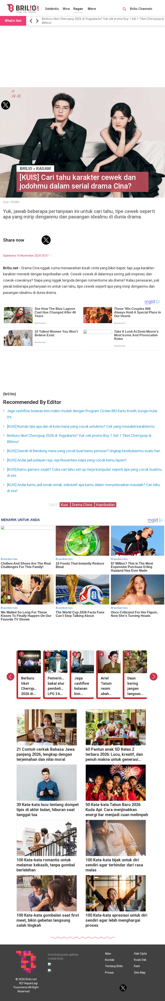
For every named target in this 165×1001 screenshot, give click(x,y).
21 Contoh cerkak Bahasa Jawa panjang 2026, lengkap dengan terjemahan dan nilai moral (102, 20)
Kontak (109, 960)
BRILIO (26, 168)
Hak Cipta (140, 953)
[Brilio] (23, 8)
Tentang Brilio (114, 966)
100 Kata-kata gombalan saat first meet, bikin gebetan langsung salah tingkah (47, 920)
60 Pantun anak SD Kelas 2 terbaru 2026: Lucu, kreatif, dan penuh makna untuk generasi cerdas (114, 755)
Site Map (139, 972)
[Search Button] (124, 10)
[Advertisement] (82, 57)
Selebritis (52, 9)
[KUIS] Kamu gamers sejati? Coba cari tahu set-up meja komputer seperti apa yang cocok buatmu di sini (84, 472)
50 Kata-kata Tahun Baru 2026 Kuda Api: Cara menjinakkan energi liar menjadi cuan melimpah (117, 809)
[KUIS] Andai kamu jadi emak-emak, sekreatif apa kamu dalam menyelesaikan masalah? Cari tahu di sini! (83, 488)
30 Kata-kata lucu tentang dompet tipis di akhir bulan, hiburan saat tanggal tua (47, 809)
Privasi (109, 972)
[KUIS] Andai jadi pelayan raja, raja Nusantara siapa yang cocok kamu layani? (67, 460)
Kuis (65, 505)
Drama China (82, 505)
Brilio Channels (141, 9)
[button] (31, 20)
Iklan (108, 953)
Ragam (78, 9)
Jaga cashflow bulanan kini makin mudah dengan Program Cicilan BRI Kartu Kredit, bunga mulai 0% (82, 414)
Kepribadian (105, 505)
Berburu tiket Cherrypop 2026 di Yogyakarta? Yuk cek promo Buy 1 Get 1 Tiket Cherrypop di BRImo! (79, 438)
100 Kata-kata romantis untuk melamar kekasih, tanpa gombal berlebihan (45, 864)
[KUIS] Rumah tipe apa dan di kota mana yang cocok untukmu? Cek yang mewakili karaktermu (81, 426)
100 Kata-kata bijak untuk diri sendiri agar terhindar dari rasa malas (114, 864)
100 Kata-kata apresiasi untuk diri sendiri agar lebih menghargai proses (116, 920)
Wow (66, 9)
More (92, 9)
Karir (137, 966)
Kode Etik (140, 960)
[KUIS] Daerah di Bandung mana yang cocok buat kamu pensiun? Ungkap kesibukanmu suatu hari (83, 451)
